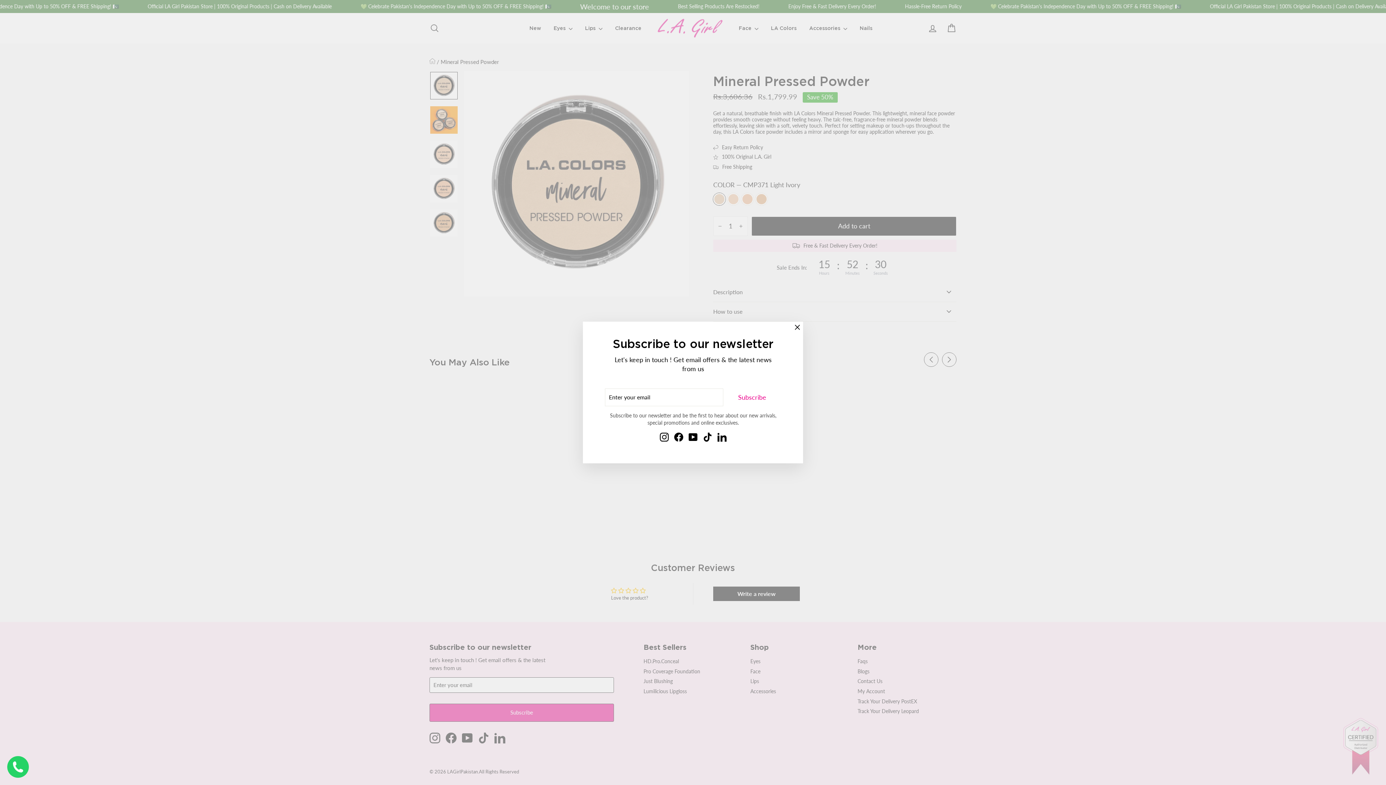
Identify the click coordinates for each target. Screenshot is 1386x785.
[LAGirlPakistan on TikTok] (707, 437)
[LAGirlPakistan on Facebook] (678, 437)
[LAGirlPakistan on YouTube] (693, 437)
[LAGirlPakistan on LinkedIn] (722, 437)
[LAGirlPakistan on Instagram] (664, 437)
